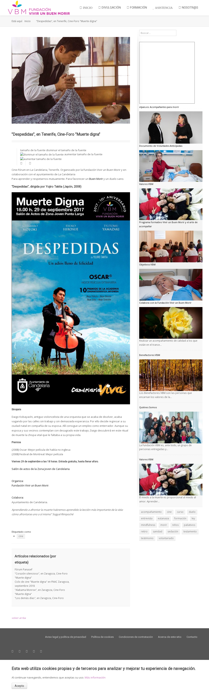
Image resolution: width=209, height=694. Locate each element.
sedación (173, 531)
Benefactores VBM (149, 354)
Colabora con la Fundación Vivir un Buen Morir (165, 302)
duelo (192, 512)
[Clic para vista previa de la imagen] (71, 80)
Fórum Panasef (23, 569)
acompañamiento (151, 512)
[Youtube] (34, 651)
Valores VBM (146, 184)
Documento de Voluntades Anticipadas (160, 145)
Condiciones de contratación (136, 636)
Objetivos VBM (147, 264)
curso (180, 512)
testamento (190, 531)
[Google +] (26, 651)
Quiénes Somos (148, 407)
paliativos (189, 525)
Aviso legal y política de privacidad (65, 636)
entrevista (146, 518)
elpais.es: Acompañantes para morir (159, 106)
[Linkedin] (41, 651)
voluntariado (166, 538)
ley (193, 518)
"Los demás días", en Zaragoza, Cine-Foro (39, 598)
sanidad (157, 531)
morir (163, 525)
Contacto (192, 636)
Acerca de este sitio (169, 636)
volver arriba (19, 617)
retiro (144, 531)
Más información (95, 677)
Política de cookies (102, 636)
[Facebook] (12, 651)
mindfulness (148, 525)
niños (175, 525)
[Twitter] (19, 651)
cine (21, 536)
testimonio (147, 538)
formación (180, 518)
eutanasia (163, 518)
